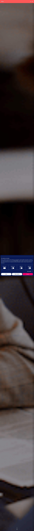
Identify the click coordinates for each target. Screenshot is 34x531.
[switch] (13, 268)
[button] (32, 1)
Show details (29, 271)
